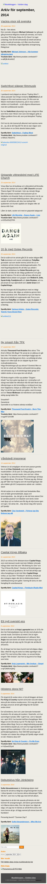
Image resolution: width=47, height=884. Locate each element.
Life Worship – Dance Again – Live (26, 215)
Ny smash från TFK (13, 342)
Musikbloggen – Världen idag (23, 878)
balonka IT (39, 880)
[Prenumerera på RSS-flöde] (11, 869)
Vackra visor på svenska (16, 21)
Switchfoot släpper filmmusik (18, 85)
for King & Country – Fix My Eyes (25, 741)
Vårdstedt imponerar (13, 458)
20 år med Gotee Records (16, 249)
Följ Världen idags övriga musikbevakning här (17, 862)
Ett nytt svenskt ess (13, 621)
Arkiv (3, 854)
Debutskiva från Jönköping (17, 779)
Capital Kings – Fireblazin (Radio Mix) (27, 588)
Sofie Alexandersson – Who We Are (26, 822)
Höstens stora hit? (12, 688)
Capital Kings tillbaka (14, 552)
